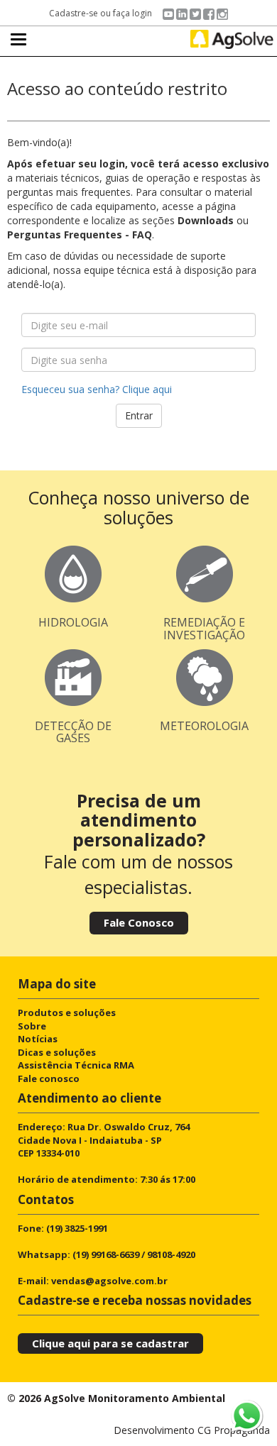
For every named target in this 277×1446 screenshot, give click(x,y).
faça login (132, 13)
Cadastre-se (73, 13)
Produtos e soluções (67, 1012)
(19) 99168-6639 (105, 1254)
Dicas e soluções (57, 1052)
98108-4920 (171, 1254)
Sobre (32, 1026)
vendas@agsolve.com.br (109, 1280)
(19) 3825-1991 (77, 1228)
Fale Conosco (139, 922)
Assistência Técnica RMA (76, 1065)
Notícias (38, 1038)
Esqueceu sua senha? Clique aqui (96, 389)
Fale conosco (49, 1078)
